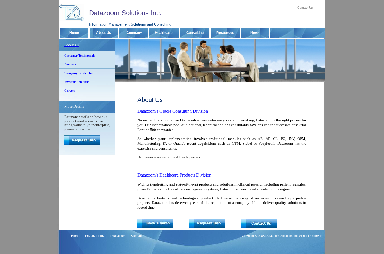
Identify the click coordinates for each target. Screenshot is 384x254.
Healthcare (164, 33)
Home (74, 33)
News (256, 33)
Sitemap (136, 235)
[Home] (71, 20)
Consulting (195, 33)
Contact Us (305, 7)
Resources (226, 33)
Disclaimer (117, 235)
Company (134, 33)
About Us (104, 33)
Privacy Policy (95, 235)
